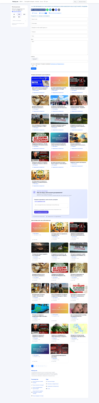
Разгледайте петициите (29, 1)
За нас (41, 1)
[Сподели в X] (53, 10)
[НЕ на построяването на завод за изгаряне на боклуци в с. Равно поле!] (40, 122)
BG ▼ (22, 1)
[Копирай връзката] (59, 10)
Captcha (33, 56)
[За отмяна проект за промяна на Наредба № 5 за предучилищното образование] (40, 178)
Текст (32, 39)
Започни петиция (82, 1)
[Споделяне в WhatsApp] (47, 10)
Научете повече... (17, 11)
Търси (46, 1)
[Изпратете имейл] (56, 10)
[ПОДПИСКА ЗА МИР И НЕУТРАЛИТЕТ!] (78, 159)
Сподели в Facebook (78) (39, 9)
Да (33, 65)
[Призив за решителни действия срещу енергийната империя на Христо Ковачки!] (59, 141)
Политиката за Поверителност (57, 64)
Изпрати (34, 68)
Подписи (43, 13)
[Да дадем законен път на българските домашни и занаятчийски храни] (40, 104)
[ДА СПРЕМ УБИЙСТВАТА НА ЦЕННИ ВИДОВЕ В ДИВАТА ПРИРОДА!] (59, 85)
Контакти (37, 1)
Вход (75, 1)
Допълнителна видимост (55, 13)
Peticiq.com (15, 1)
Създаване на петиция (42, 212)
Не (36, 65)
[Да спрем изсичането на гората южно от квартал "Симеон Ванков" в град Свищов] (59, 160)
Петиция (35, 13)
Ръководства (34, 379)
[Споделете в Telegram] (50, 10)
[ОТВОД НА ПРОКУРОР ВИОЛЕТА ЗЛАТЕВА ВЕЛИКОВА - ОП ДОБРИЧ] (78, 104)
